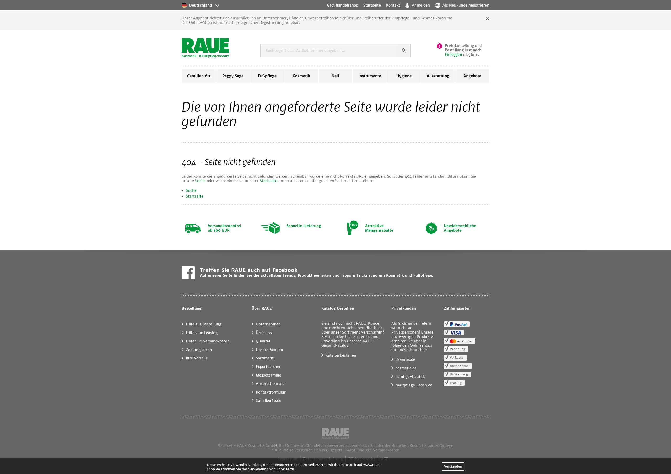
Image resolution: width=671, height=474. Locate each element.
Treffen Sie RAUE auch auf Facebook (248, 270)
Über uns (264, 332)
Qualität (263, 341)
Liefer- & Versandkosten (208, 341)
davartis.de (405, 359)
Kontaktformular (271, 392)
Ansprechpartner (271, 383)
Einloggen (453, 54)
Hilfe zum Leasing (202, 332)
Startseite (268, 180)
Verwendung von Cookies (268, 469)
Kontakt (393, 5)
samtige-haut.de (411, 376)
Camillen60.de (268, 400)
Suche (200, 180)
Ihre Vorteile (197, 358)
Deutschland (200, 5)
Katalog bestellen (341, 355)
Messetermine (268, 375)
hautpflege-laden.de (414, 385)
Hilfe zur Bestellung (203, 324)
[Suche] (404, 50)
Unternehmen (268, 324)
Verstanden (453, 466)
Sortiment (265, 358)
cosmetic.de (406, 368)
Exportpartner (268, 366)
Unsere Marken (269, 349)
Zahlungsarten (199, 349)
